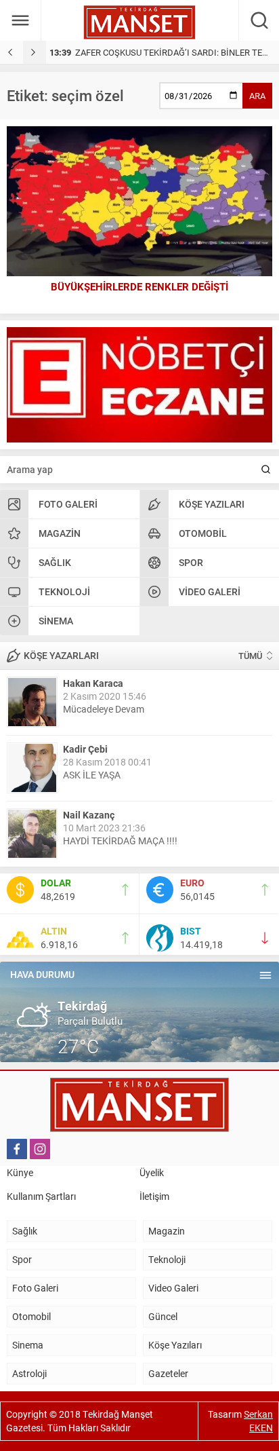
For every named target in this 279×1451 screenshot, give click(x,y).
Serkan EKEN (258, 1421)
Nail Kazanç (88, 814)
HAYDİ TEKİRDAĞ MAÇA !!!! (120, 840)
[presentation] (11, 52)
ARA (257, 96)
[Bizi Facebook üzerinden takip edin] (17, 1149)
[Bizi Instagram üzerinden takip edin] (40, 1149)
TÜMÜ (250, 655)
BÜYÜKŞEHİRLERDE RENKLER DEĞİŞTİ (139, 286)
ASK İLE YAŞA (92, 774)
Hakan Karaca (93, 683)
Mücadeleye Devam (103, 708)
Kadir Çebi (85, 748)
